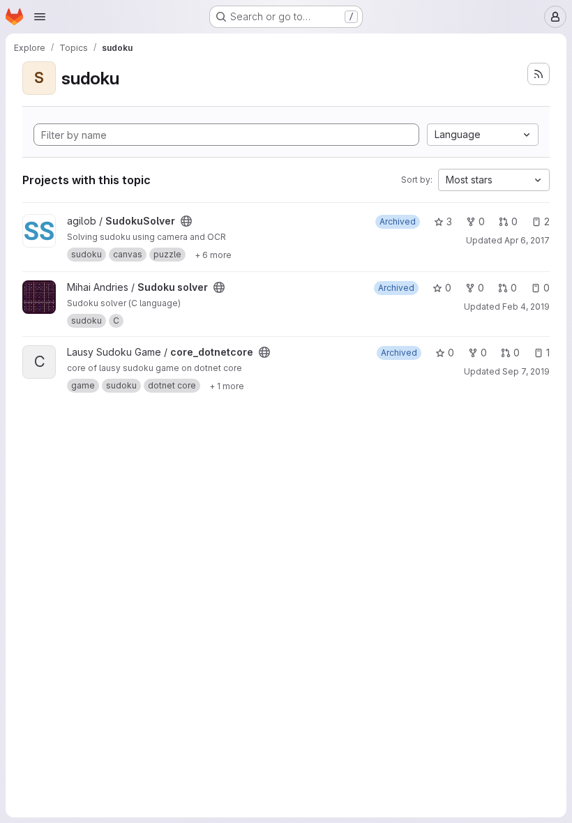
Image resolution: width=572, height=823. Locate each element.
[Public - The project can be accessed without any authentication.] (186, 221)
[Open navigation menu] (40, 17)
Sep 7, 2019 (526, 371)
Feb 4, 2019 (526, 306)
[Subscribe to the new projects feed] (538, 74)
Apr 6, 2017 (527, 240)
